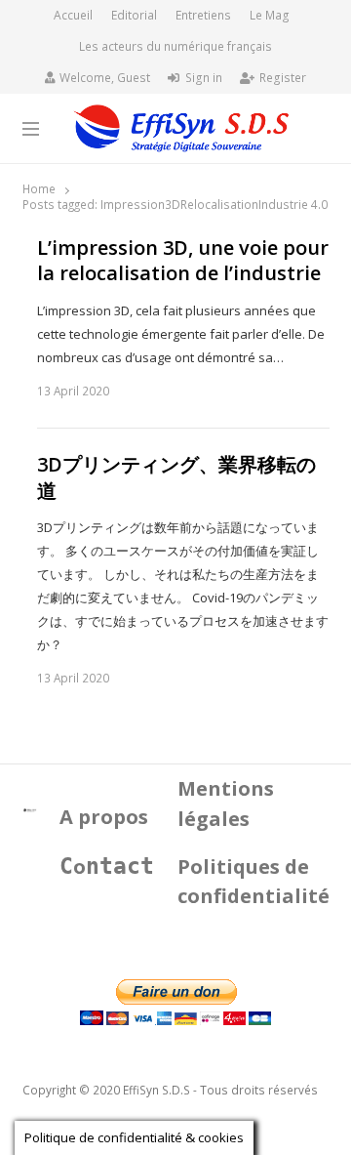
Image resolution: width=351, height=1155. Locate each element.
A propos (103, 817)
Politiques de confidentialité (253, 881)
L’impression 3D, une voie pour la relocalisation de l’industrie (183, 261)
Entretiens (203, 15)
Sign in (203, 77)
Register (282, 77)
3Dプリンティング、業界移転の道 (176, 478)
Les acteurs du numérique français (175, 46)
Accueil (73, 15)
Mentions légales (225, 803)
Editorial (134, 15)
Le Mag (270, 15)
